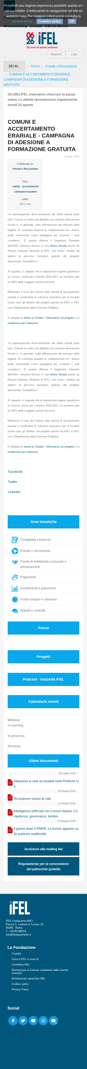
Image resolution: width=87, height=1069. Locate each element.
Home (35, 66)
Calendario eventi (43, 702)
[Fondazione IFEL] (43, 39)
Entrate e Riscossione (61, 66)
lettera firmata (58, 245)
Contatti (16, 953)
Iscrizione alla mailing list (43, 849)
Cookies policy (20, 983)
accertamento (30, 186)
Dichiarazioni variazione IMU (28, 978)
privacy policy (22, 21)
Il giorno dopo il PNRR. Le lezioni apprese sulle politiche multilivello (46, 831)
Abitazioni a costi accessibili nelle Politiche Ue (46, 783)
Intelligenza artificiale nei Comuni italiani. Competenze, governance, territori (46, 813)
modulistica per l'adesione (23, 323)
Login (74, 54)
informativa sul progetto (60, 317)
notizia (16, 186)
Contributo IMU (20, 964)
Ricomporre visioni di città (32, 798)
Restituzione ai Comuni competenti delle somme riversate (40, 971)
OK (72, 21)
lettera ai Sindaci (34, 317)
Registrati (56, 54)
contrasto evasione (25, 191)
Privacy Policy (20, 989)
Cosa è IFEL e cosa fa (25, 959)
